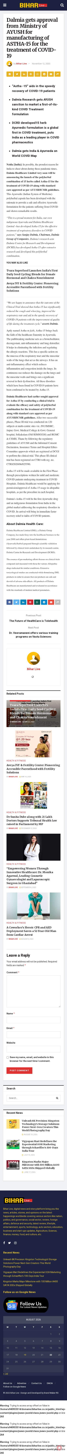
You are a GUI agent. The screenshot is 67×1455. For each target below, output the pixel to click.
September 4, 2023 (28, 887)
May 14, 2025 (26, 777)
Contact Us (36, 1383)
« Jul (5, 1374)
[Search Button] (57, 1098)
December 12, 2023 (29, 828)
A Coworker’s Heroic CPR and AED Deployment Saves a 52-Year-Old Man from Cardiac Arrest (31, 931)
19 (25, 1354)
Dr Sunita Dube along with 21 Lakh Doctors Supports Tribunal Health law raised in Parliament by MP (32, 820)
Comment (13, 972)
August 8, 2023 (27, 939)
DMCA (50, 1383)
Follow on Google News (14, 1386)
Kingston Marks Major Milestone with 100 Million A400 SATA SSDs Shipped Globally (40, 1165)
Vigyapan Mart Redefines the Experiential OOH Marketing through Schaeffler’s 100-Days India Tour (40, 1146)
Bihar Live (21, 63)
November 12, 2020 (41, 63)
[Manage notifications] (59, 1447)
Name (11, 1013)
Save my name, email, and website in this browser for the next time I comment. (32, 1059)
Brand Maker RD (51, 1392)
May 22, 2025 (29, 722)
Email (11, 1028)
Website (11, 1043)
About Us (7, 1383)
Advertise (21, 1383)
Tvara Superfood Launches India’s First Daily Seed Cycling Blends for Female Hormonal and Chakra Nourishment (32, 274)
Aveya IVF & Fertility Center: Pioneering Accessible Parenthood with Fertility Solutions (33, 287)
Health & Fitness (16, 761)
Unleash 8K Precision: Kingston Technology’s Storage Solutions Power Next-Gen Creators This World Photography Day (40, 1125)
